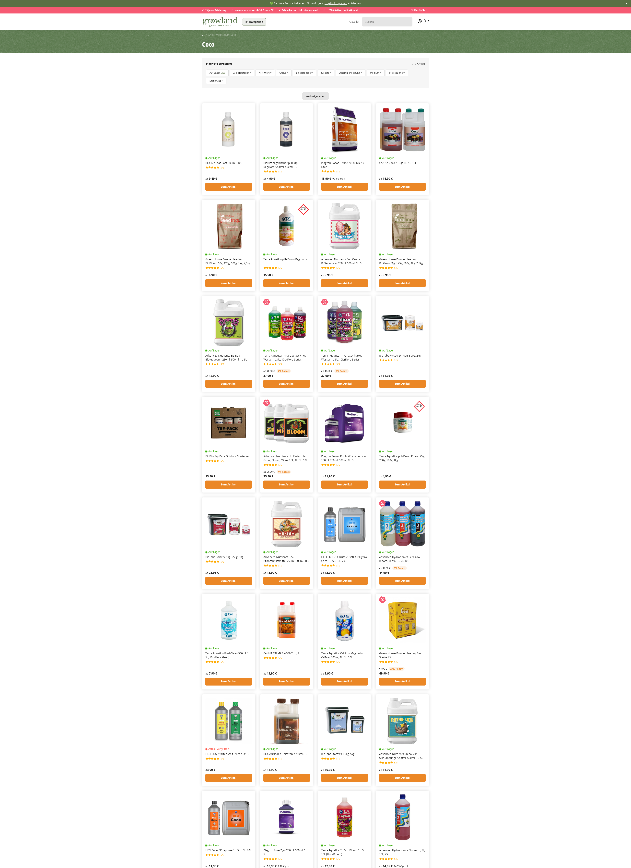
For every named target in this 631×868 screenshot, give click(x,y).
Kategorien (256, 22)
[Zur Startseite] (220, 22)
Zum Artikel (228, 187)
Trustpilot (353, 22)
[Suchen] (408, 21)
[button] (315, 77)
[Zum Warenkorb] (426, 21)
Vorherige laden (315, 96)
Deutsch (419, 10)
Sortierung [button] (215, 80)
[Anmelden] (420, 22)
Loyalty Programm (336, 3)
